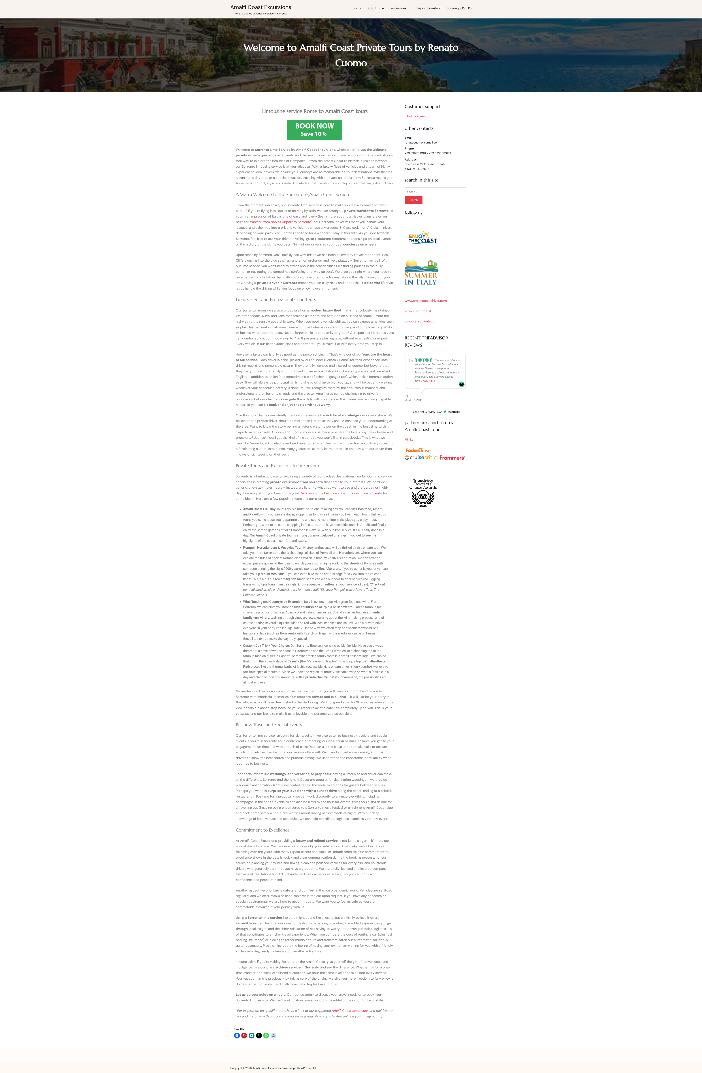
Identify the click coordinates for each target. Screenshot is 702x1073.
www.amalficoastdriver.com (426, 301)
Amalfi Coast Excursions (260, 7)
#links (409, 439)
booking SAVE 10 (459, 8)
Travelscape (289, 1068)
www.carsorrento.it (419, 321)
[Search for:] (435, 191)
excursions (398, 8)
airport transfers (428, 8)
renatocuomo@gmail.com (422, 142)
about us (374, 8)
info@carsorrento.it (418, 116)
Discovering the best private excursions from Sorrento (341, 493)
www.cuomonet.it (418, 311)
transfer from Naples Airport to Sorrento (280, 222)
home (357, 8)
